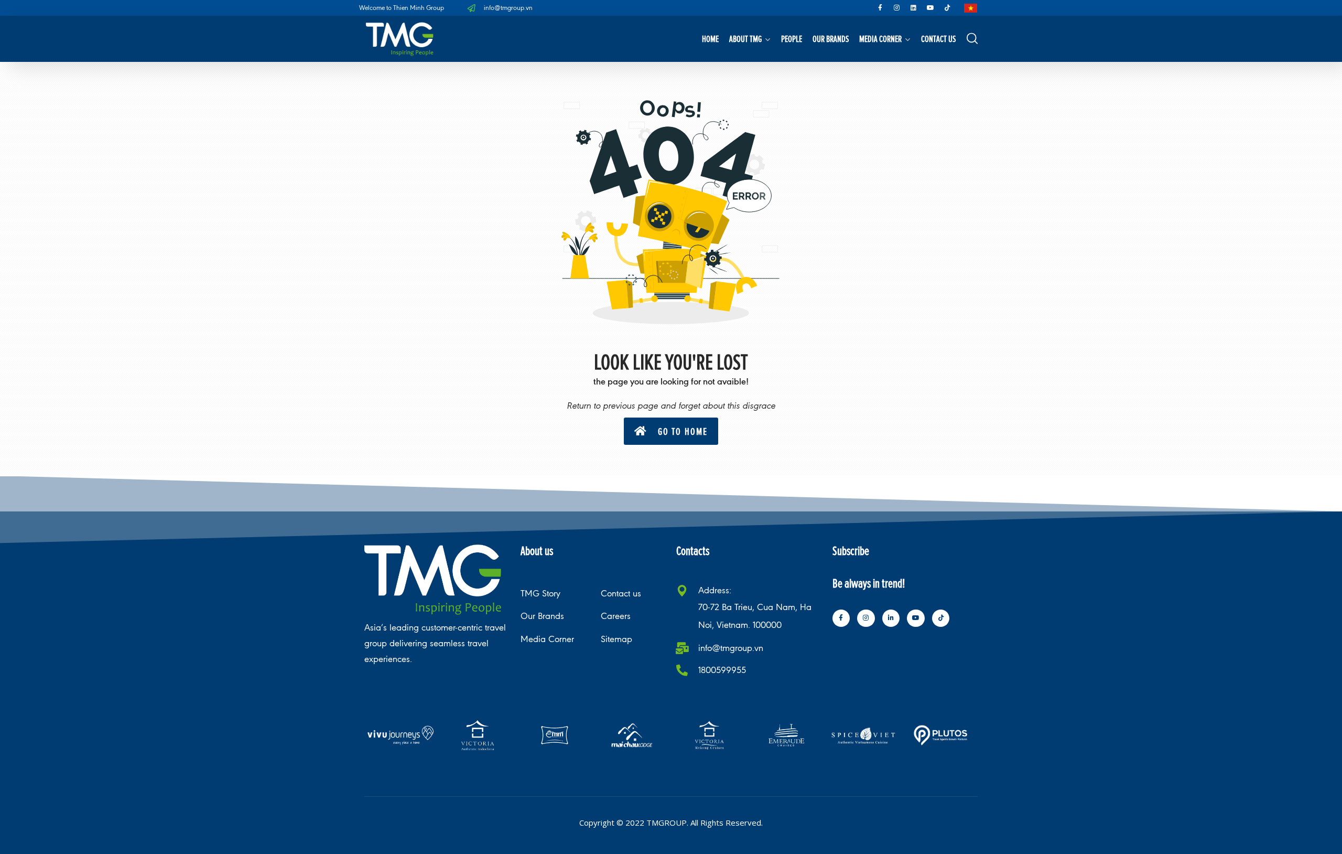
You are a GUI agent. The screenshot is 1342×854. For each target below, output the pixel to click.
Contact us (938, 39)
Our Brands (831, 39)
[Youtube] (930, 8)
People (791, 39)
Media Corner (880, 39)
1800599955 (722, 670)
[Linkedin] (914, 8)
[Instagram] (897, 8)
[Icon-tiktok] (947, 8)
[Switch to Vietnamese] (970, 8)
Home (710, 39)
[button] (671, 431)
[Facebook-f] (880, 8)
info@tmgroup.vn (730, 648)
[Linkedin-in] (891, 618)
